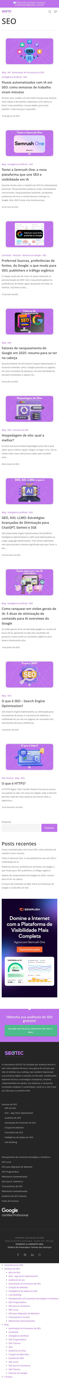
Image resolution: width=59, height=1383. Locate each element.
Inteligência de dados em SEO (19, 1137)
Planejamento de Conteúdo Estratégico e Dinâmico (26, 1157)
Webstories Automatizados (14, 1176)
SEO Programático (10, 1171)
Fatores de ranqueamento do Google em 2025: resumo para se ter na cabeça (28, 877)
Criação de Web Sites (19, 1354)
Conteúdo (6, 255)
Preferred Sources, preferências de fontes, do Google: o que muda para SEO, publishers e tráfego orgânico (28, 868)
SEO (25, 77)
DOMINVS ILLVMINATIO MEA (29, 1244)
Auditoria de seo (17, 1280)
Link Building (11, 1142)
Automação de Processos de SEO (28, 72)
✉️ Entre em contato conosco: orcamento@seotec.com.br (29, 3)
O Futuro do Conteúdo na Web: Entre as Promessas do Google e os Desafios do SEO (28, 886)
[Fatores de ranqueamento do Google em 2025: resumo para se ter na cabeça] (29, 321)
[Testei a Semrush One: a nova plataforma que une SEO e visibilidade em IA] (29, 143)
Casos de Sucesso (10, 1201)
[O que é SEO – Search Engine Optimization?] (29, 674)
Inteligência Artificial (12, 77)
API (9, 72)
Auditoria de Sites (17, 1350)
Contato (8, 1376)
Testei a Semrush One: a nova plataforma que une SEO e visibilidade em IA (29, 860)
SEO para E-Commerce (19, 1365)
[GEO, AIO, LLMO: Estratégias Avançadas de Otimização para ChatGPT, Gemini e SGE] (29, 491)
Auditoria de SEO (13, 1117)
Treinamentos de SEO (12, 1186)
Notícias (17, 255)
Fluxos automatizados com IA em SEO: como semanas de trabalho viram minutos (29, 851)
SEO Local (6, 1162)
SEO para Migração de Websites (17, 1166)
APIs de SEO (10, 1108)
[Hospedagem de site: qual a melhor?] (29, 409)
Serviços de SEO (20, 430)
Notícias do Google (31, 255)
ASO (11, 1347)
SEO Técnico (8, 778)
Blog (4, 72)
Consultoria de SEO (14, 1132)
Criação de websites (14, 1127)
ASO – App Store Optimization (19, 1113)
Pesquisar (6, 822)
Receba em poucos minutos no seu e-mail (30, 1030)
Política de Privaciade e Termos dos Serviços (29, 1247)
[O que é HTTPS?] (29, 757)
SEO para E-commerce (12, 1181)
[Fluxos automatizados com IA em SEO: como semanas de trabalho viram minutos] (29, 51)
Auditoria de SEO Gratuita (14, 1196)
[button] (55, 11)
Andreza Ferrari (46, 1064)
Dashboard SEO (16, 1358)
